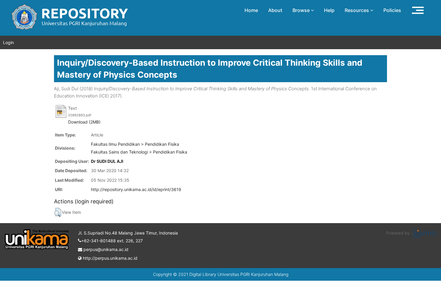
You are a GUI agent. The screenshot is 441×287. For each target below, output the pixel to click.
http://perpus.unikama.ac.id (109, 258)
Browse (301, 10)
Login (8, 42)
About (275, 10)
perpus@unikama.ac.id (105, 249)
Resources (357, 10)
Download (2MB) (84, 121)
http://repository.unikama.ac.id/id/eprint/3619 (136, 189)
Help (329, 10)
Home (251, 10)
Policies (392, 10)
